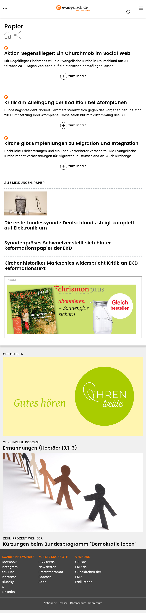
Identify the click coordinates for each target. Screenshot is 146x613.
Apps (42, 582)
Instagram (10, 567)
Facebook (9, 562)
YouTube (8, 572)
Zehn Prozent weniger (23, 538)
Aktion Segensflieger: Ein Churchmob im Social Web (67, 53)
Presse (63, 603)
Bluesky (8, 582)
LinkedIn (8, 592)
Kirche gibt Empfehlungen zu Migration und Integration (71, 143)
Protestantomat (50, 572)
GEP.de (80, 562)
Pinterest (9, 577)
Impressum (95, 603)
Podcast (44, 577)
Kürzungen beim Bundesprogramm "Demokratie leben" (69, 544)
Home (7, 35)
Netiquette (50, 603)
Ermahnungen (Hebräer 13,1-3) (40, 448)
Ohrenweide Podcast (21, 442)
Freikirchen (83, 582)
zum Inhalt (77, 76)
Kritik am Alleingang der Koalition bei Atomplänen (65, 102)
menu (5, 8)
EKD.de (81, 567)
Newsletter (47, 567)
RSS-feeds (46, 562)
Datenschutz (78, 603)
